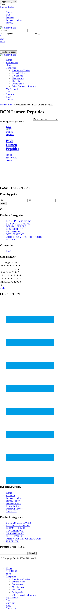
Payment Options (14, 20)
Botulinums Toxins (21, 70)
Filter (3, 203)
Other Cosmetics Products (24, 86)
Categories (11, 67)
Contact (9, 12)
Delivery (10, 17)
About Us (10, 495)
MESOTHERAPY (15, 231)
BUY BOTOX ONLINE (18, 223)
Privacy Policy (13, 500)
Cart (8, 91)
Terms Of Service (14, 508)
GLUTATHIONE (14, 229)
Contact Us (11, 511)
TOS (8, 14)
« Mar (3, 288)
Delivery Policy (13, 503)
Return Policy (12, 506)
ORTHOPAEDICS (15, 234)
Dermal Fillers (18, 73)
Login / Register (7, 7)
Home (9, 59)
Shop (8, 65)
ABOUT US (12, 62)
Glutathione (17, 75)
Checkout (10, 94)
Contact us (11, 99)
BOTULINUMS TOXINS (18, 221)
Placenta (16, 81)
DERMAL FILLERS (16, 226)
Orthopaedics (18, 83)
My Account (12, 89)
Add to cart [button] (11, 159)
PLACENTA (12, 239)
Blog (8, 97)
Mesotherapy (18, 78)
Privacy (9, 22)
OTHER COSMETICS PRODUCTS (24, 237)
